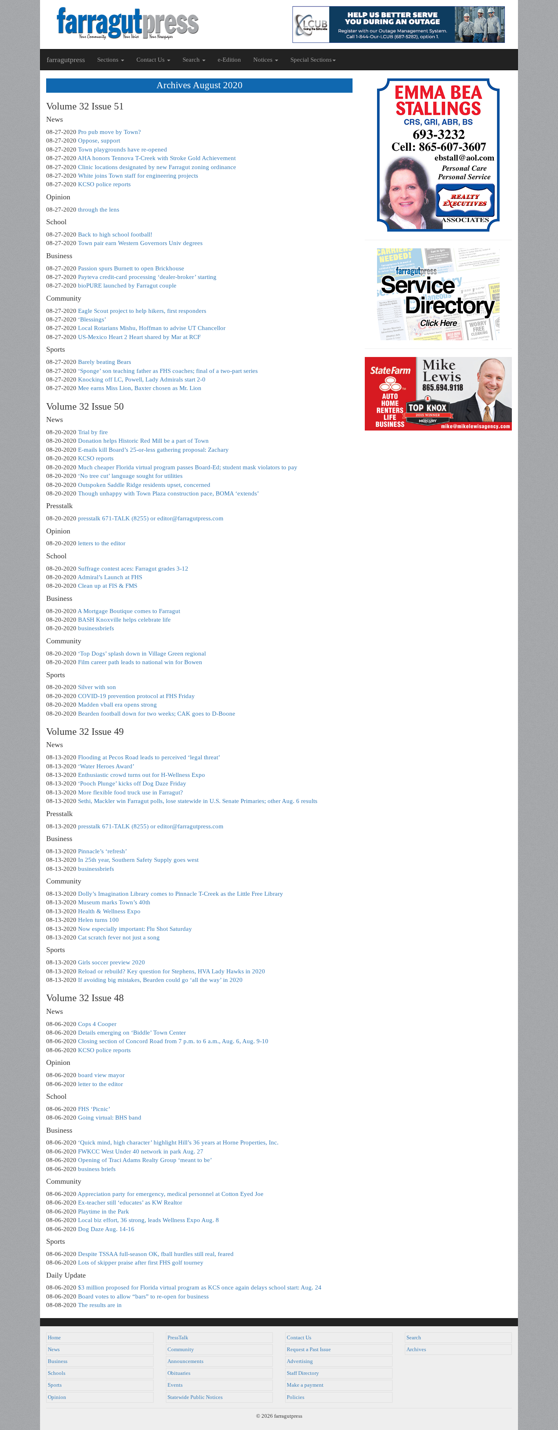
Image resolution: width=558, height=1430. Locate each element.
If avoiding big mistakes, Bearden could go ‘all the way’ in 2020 (160, 980)
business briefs (97, 1169)
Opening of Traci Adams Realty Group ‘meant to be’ (145, 1160)
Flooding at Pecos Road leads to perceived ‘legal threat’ (149, 757)
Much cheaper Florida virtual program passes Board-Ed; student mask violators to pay (187, 467)
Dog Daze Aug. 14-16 (106, 1229)
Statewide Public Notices (195, 1397)
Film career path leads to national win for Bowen (140, 662)
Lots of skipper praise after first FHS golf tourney (140, 1262)
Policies (295, 1397)
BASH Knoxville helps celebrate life (124, 619)
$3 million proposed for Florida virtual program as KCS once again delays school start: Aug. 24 (199, 1287)
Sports (55, 1385)
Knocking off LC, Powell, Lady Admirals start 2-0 (141, 379)
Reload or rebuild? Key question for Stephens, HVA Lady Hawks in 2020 (171, 971)
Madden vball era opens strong (117, 704)
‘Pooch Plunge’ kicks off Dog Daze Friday (132, 783)
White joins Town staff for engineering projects (138, 175)
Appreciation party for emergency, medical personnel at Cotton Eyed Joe (170, 1194)
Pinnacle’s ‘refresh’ (102, 851)
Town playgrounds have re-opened (122, 149)
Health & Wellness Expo (109, 911)
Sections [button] (108, 59)
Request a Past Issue (309, 1349)
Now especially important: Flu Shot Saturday (135, 929)
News (54, 1349)
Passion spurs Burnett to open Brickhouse (131, 268)
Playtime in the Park (103, 1211)
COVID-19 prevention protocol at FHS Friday (136, 696)
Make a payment (305, 1385)
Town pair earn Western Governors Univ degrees (140, 243)
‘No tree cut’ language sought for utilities (130, 476)
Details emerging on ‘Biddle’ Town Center (132, 1032)
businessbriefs (96, 628)
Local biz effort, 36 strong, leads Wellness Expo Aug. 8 (148, 1220)
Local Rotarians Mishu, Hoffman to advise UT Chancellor (151, 328)
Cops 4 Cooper (97, 1024)
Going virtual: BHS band (109, 1117)
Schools (56, 1373)
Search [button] (192, 59)
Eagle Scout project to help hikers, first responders (142, 311)
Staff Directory (303, 1373)
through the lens (98, 209)
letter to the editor (100, 1084)
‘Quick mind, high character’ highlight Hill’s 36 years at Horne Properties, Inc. (178, 1142)
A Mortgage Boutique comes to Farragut (129, 611)
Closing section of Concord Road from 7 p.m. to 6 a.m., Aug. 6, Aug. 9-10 (173, 1041)
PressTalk (177, 1338)
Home (54, 1338)
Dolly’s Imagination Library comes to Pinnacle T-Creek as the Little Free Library (180, 893)
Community (180, 1349)
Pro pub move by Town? (109, 132)
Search (413, 1338)
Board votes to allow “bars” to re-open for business (143, 1296)
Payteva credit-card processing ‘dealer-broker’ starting (147, 277)
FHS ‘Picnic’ (94, 1109)
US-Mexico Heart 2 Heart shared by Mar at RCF (139, 337)
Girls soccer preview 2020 (111, 962)
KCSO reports (96, 458)
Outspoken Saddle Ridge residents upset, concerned (144, 485)
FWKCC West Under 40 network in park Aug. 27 (140, 1151)
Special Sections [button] (311, 59)
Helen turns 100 (98, 920)
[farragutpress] (159, 23)
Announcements (185, 1361)
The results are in (100, 1305)
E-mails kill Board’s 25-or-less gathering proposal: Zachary (153, 449)
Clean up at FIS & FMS (107, 585)
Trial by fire (93, 432)
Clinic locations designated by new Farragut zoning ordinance (157, 167)
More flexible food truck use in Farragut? (130, 792)
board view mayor (101, 1075)
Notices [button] (263, 59)
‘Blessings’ (92, 319)
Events (175, 1385)
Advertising (300, 1361)
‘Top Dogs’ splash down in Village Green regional (142, 653)
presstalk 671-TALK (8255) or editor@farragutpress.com (150, 518)
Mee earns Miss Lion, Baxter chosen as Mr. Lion (139, 388)
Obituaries (178, 1373)
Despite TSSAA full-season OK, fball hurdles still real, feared (156, 1254)
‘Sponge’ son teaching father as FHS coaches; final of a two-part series (168, 371)
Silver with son (97, 687)
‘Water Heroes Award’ (106, 766)
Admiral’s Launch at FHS (110, 577)
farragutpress (66, 60)
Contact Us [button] (151, 59)
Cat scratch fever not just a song (119, 937)
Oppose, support (99, 140)
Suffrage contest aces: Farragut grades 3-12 (133, 568)
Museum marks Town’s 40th (114, 902)
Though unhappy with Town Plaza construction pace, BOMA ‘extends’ (168, 493)
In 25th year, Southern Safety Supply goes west (138, 860)
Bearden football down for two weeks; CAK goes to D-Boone (156, 713)
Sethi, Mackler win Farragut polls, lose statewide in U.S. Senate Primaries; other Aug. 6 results (197, 801)
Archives (416, 1349)
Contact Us (299, 1338)
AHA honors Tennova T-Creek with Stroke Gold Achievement (157, 158)
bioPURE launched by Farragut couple (127, 285)
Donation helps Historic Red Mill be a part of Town (143, 440)
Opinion (57, 1397)
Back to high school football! (115, 234)
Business (57, 1361)
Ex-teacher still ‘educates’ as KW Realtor (130, 1202)
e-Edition (229, 59)
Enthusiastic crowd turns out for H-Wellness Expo (141, 775)
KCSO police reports (104, 184)
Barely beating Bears (104, 362)
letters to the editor (101, 543)
